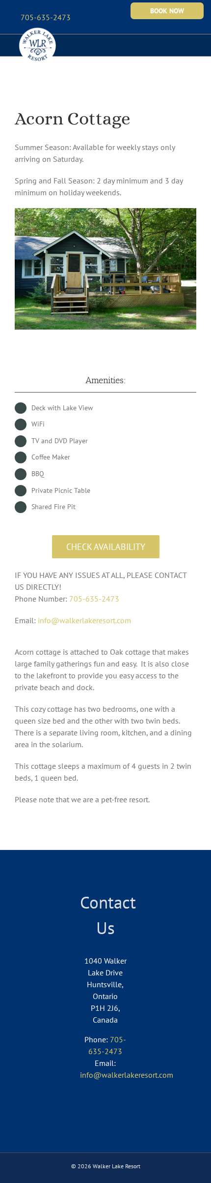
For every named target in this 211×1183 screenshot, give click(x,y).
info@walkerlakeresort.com (84, 620)
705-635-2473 (94, 599)
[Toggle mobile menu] (192, 40)
